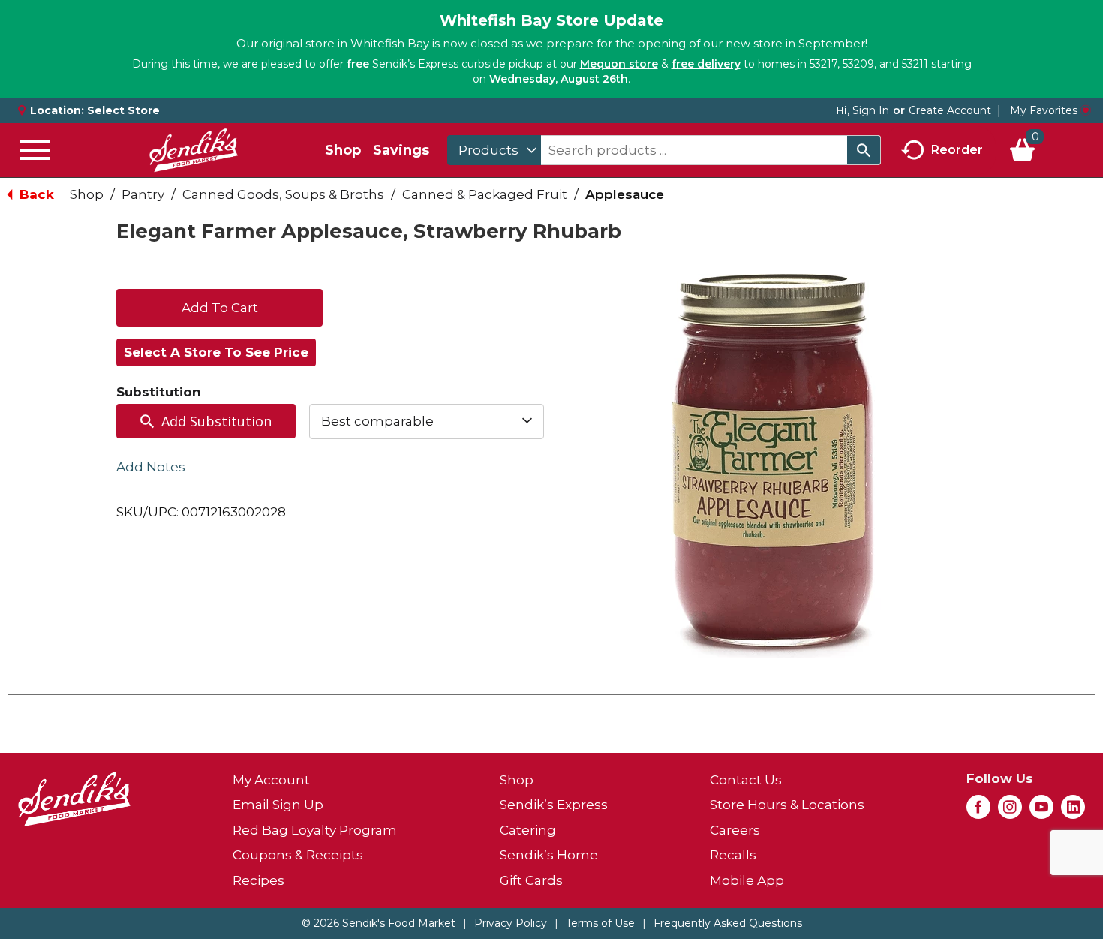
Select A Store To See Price (216, 352)
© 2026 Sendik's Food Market (378, 923)
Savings (401, 150)
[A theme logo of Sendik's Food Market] (193, 150)
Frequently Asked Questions (728, 923)
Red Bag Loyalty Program (315, 830)
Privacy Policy (510, 923)
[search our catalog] (863, 150)
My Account (271, 779)
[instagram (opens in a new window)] (1010, 811)
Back (35, 194)
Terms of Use (600, 923)
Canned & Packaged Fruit (484, 194)
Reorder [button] (957, 149)
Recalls (733, 854)
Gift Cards (531, 880)
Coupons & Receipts (298, 854)
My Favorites (1043, 110)
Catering (528, 830)
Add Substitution (216, 421)
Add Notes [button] (150, 466)
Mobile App (747, 880)
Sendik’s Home (549, 854)
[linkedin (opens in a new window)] (1073, 811)
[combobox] (494, 150)
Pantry (143, 194)
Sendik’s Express (554, 804)
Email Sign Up (278, 804)
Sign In (870, 110)
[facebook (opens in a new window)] (978, 811)
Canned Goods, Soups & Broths (283, 194)
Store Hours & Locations (787, 804)
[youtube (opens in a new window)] (1041, 811)
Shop (343, 150)
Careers (735, 830)
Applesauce (624, 194)
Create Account (950, 110)
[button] (219, 306)
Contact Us (746, 779)
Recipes (258, 880)
